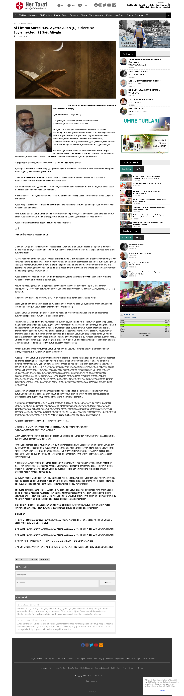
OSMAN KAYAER (135, 83)
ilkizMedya (92, 691)
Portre (130, 15)
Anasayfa (44, 668)
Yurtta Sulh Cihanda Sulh (140, 99)
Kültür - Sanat (60, 15)
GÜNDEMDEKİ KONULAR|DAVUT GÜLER (147, 184)
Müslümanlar (44, 559)
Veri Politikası (128, 668)
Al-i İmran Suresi (22, 559)
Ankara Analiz (130, 659)
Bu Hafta (126, 169)
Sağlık (138, 659)
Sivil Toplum (46, 15)
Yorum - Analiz (96, 15)
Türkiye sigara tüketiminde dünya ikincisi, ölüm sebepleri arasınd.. (149, 208)
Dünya (84, 15)
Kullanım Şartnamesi (102, 668)
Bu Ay (138, 169)
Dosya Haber (119, 659)
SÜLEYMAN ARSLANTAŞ (138, 111)
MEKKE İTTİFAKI (136, 108)
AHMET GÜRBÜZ (135, 102)
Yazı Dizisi (119, 15)
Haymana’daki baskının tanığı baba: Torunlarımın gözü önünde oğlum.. (146, 177)
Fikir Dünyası (128, 54)
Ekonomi (74, 15)
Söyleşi (109, 15)
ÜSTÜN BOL (133, 93)
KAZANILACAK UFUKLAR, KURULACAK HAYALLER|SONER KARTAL (146, 193)
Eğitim (83, 659)
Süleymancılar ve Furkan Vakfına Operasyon (145, 272)
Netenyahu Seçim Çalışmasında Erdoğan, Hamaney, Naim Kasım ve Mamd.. (148, 216)
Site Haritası (139, 668)
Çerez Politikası (60, 668)
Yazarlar (139, 15)
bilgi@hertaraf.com (92, 681)
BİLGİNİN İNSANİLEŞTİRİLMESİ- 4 (144, 90)
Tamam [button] (162, 690)
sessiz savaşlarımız (138, 71)
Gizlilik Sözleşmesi (86, 668)
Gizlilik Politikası (116, 668)
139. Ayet (33, 559)
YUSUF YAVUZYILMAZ (137, 65)
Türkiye (22, 15)
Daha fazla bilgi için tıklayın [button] (167, 686)
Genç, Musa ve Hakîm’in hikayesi (144, 80)
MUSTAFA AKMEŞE (136, 74)
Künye (51, 668)
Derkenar (32, 15)
